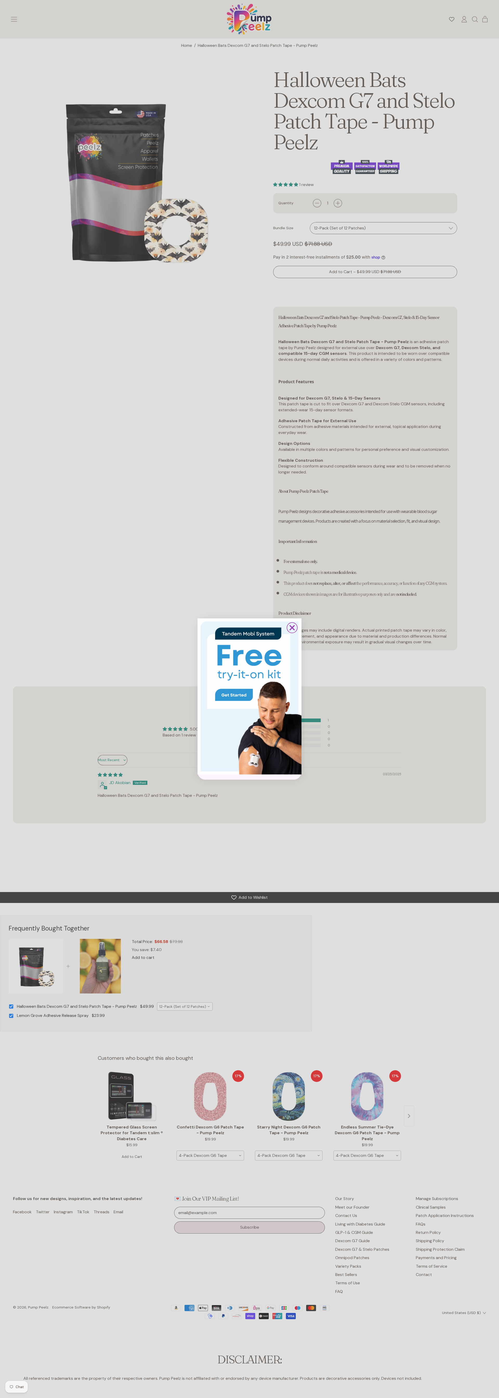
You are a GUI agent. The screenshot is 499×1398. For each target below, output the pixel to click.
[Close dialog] (292, 628)
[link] (249, 696)
